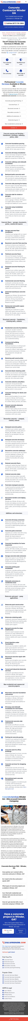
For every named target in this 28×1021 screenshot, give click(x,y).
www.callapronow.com (11, 1012)
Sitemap (22, 1013)
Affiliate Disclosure (9, 992)
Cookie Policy (8, 998)
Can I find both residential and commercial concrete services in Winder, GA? (12, 895)
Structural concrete (13, 108)
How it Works (7, 990)
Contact (13, 127)
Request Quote (20, 931)
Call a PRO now (9, 931)
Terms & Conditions (9, 996)
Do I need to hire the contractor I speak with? (12, 880)
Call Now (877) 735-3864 (15, 23)
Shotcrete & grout (13, 120)
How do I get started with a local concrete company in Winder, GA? (13, 903)
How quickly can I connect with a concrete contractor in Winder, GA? (13, 873)
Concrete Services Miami (11, 975)
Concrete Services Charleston (12, 983)
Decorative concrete (13, 112)
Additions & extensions (13, 116)
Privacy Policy (8, 994)
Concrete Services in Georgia (13, 32)
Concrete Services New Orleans (13, 981)
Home (3, 32)
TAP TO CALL (14, 1019)
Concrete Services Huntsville (12, 977)
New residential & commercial (13, 124)
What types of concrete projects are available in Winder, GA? (13, 887)
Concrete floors (13, 104)
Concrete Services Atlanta (11, 979)
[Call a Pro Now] (11, 1)
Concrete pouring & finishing (13, 101)
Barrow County (13, 94)
